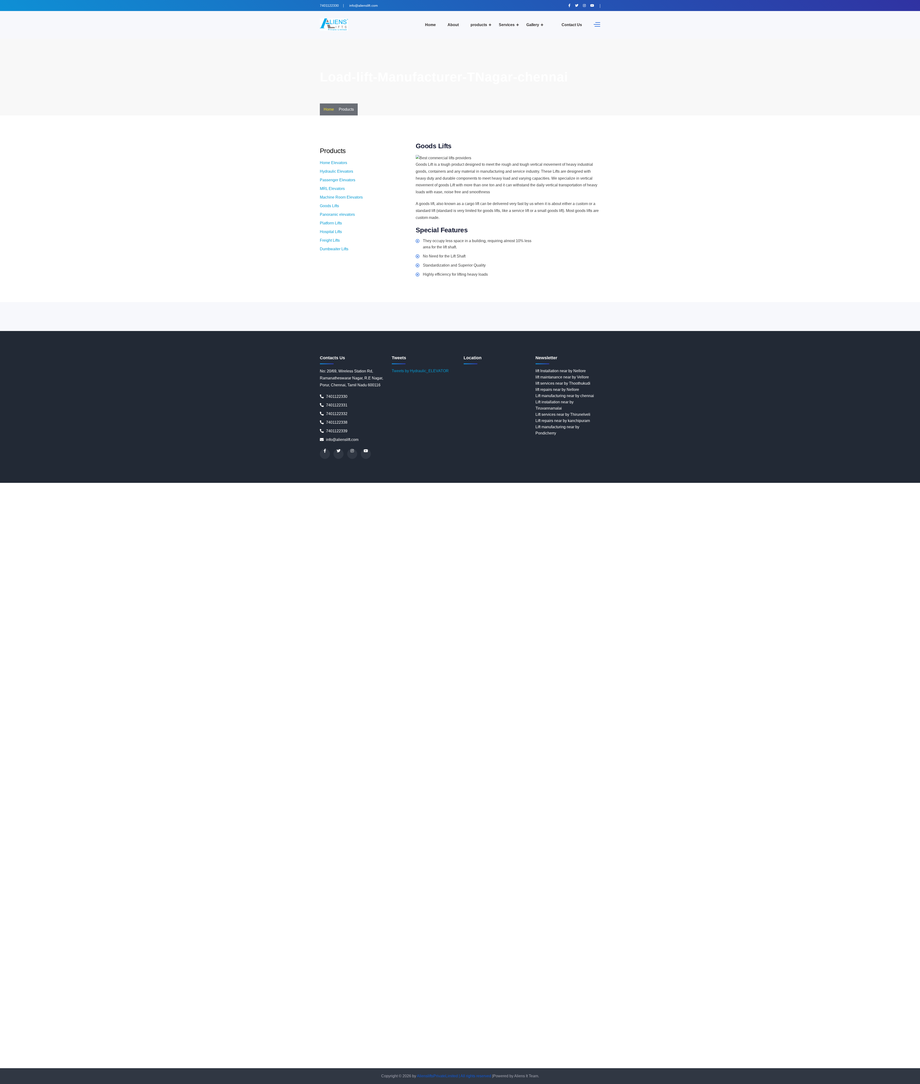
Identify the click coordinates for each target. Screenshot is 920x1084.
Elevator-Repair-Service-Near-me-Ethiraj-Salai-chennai (472, 567)
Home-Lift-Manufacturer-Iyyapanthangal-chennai (181, 641)
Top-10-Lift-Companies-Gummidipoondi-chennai (630, 1034)
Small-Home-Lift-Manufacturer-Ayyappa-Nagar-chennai (180, 990)
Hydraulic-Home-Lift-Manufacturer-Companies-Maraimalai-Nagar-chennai (452, 679)
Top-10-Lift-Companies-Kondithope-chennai (597, 1046)
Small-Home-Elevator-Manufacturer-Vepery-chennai (561, 972)
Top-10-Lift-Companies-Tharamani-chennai (787, 1059)
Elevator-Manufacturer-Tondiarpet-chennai (783, 536)
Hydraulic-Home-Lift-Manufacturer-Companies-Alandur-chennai (112, 648)
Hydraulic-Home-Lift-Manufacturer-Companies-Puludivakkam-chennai (846, 704)
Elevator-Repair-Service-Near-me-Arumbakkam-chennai (769, 548)
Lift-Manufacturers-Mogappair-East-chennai (719, 747)
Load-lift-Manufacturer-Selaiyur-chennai (600, 859)
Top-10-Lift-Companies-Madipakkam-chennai (818, 1046)
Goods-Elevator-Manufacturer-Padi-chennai (264, 598)
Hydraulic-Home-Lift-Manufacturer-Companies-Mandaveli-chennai (95, 679)
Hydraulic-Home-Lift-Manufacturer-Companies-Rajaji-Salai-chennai (422, 710)
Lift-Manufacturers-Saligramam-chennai (874, 772)
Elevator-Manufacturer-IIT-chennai (579, 486)
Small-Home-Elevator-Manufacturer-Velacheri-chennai (470, 972)
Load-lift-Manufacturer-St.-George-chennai (216, 866)
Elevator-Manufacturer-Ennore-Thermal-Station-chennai (427, 486)
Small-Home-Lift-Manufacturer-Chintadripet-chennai (807, 990)
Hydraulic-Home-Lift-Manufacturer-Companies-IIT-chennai (275, 666)
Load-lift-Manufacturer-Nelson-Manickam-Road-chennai (329, 841)
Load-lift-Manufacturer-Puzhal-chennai (424, 853)
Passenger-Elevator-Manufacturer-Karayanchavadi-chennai (770, 872)
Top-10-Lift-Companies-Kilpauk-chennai (140, 1046)
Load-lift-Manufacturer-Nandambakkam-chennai (839, 835)
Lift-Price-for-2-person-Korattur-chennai (90, 797)
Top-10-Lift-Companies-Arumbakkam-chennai (860, 1015)
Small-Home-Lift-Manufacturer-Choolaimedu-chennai (166, 996)
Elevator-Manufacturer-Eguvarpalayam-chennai (273, 486)
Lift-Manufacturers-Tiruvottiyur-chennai (250, 785)
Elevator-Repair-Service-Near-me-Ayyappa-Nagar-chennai (419, 554)
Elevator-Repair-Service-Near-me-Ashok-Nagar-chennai (865, 548)
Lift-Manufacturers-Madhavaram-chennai (441, 741)
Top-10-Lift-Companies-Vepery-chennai (555, 1065)
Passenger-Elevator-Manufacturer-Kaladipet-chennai (375, 872)
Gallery (532, 25)
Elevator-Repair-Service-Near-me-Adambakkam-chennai (291, 542)
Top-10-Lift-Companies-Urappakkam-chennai (181, 1065)
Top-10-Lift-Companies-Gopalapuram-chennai (242, 1034)
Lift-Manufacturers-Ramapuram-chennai (403, 772)
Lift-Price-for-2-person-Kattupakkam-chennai (134, 791)
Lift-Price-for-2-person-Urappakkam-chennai (466, 810)
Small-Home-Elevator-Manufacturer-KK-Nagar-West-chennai (363, 947)
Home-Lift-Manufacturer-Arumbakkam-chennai (845, 617)
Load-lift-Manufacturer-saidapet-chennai (368, 859)
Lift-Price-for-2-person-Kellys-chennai (356, 791)
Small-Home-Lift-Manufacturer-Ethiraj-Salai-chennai (857, 996)
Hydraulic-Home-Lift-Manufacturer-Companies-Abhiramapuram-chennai (448, 641)
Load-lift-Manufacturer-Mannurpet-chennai (511, 828)
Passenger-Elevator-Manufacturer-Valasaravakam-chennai (368, 903)
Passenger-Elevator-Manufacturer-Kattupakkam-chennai (869, 872)
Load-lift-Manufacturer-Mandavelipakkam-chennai (363, 828)
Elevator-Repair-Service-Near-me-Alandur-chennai (555, 542)
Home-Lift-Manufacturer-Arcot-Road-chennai (767, 617)
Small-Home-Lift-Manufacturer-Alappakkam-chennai (472, 978)
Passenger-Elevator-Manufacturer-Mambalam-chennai (359, 884)
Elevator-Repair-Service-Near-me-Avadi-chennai (129, 554)
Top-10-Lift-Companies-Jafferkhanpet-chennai (186, 1040)
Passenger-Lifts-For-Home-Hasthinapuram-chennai (503, 934)
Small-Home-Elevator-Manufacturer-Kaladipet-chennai (192, 940)
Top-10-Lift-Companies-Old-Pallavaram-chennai (505, 1052)
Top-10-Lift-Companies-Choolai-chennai (171, 1028)
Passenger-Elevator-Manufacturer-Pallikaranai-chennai (574, 891)
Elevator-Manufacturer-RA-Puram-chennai (795, 523)
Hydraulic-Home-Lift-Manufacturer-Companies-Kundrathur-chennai (853, 666)
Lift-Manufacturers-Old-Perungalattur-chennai (492, 760)
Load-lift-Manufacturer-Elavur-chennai (594, 816)
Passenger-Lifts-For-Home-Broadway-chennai (151, 922)
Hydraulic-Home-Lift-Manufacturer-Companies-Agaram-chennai (221, 648)
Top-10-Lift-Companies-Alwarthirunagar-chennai (176, 1015)
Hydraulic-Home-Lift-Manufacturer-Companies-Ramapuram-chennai (658, 710)
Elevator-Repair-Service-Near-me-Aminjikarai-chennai (203, 548)
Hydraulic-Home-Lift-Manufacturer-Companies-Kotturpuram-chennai (499, 666)
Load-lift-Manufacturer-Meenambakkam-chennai (673, 828)
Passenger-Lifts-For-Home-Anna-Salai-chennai (242, 915)
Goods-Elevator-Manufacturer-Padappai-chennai (185, 598)
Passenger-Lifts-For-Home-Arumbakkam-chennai (406, 915)
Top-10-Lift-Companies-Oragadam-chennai (658, 1052)
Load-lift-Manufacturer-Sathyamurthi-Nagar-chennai (522, 859)
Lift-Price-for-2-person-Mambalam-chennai (309, 797)
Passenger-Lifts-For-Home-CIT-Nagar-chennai (74, 928)
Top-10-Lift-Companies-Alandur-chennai (868, 1009)
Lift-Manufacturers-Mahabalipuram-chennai (662, 741)
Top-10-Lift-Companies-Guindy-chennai (554, 1034)
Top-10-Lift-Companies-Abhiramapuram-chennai (577, 1009)
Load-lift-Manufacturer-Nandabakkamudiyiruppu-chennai (750, 835)
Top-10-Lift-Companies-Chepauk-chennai (709, 1021)
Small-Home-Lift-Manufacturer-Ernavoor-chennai (770, 996)
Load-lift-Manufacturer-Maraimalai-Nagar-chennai (590, 828)
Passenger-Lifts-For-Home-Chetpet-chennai (395, 922)
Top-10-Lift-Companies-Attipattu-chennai (93, 1021)
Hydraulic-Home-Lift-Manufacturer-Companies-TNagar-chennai (487, 729)
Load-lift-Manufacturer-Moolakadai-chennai (437, 835)
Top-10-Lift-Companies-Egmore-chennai (544, 1028)
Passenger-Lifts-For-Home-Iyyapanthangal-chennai (841, 934)
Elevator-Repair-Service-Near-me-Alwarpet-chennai (739, 542)
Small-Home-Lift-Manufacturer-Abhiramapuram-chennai (47, 978)
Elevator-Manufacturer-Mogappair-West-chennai (122, 504)
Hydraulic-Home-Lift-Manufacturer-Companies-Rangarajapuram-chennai (778, 710)
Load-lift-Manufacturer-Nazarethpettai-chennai (165, 841)
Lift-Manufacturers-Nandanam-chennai (399, 754)
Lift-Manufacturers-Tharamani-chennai (866, 778)
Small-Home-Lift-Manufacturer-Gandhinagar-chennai (126, 1003)
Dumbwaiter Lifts (334, 249)
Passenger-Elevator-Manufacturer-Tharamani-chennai (701, 897)
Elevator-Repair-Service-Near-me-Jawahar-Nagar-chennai (301, 579)
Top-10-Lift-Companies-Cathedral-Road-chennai (632, 1021)
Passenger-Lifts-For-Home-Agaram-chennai (256, 909)
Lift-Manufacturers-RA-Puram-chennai (547, 772)
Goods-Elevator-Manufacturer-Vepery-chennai (177, 610)
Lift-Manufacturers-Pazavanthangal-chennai (37, 766)
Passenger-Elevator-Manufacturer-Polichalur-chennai (137, 897)
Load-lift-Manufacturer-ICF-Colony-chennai (759, 816)
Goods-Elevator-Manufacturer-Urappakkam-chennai (655, 604)
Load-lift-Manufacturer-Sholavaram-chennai (825, 859)
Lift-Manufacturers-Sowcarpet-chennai (449, 778)
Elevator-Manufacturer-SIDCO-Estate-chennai (704, 529)
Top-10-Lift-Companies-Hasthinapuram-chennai (712, 1034)
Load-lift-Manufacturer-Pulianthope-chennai (130, 853)
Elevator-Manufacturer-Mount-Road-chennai (276, 504)
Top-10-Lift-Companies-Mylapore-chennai (267, 1052)
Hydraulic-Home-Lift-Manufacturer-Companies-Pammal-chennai (585, 698)
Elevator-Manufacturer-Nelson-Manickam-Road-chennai (109, 511)
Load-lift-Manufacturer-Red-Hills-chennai (151, 859)
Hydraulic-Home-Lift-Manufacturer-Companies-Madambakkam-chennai (286, 673)
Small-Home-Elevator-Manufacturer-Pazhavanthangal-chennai (651, 959)
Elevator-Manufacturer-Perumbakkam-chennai (446, 517)
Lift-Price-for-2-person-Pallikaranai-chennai (266, 803)
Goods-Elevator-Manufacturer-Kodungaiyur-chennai (639, 585)
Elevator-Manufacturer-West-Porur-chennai (104, 542)
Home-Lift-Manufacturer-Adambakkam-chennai (615, 610)
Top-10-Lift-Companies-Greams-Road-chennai (400, 1034)
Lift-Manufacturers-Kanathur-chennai (234, 741)
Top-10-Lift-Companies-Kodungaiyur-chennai (450, 1046)
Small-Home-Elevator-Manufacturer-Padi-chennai (363, 959)
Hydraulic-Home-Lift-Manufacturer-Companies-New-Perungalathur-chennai (532, 691)
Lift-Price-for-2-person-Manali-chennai (378, 797)
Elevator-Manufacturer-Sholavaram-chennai (627, 529)
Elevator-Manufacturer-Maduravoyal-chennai (718, 492)
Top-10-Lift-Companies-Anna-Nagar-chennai (557, 1015)
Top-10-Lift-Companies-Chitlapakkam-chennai (97, 1028)
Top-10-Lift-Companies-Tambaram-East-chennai (709, 1059)
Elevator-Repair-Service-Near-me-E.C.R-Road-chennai (828, 561)
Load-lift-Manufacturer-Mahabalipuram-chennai (131, 828)
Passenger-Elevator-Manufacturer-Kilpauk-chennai (321, 878)
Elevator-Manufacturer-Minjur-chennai (731, 498)
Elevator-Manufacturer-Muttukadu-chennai (350, 504)
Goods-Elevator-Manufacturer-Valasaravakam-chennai (833, 604)
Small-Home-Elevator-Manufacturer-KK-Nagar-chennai (264, 947)
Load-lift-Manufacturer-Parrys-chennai (271, 847)
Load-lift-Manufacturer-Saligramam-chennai (440, 859)
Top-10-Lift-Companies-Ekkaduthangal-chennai (619, 1028)
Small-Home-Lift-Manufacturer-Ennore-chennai (688, 996)
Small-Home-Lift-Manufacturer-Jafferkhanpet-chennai (396, 1009)
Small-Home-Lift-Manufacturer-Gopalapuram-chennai (314, 1003)
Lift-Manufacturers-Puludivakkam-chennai (823, 766)
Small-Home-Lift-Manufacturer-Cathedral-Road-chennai (452, 990)
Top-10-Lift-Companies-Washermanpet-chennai (789, 1065)
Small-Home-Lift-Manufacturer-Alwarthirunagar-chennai (647, 978)
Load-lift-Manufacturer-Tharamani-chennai (517, 866)
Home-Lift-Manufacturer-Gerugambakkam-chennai (203, 635)
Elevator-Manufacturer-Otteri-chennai (684, 511)
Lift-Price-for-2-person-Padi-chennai (197, 803)
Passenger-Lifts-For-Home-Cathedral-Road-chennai (235, 922)
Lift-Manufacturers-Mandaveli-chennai (802, 741)
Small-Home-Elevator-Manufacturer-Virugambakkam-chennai (755, 972)
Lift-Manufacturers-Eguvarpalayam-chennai (276, 735)
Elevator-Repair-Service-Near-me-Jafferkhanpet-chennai (203, 579)
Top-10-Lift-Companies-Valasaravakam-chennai (336, 1065)
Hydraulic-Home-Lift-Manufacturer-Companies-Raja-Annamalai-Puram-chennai (296, 710)
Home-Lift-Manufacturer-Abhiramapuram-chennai (533, 610)
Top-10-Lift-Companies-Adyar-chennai (731, 1009)
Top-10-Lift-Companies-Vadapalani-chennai (258, 1065)
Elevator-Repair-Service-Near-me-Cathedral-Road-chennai (709, 554)
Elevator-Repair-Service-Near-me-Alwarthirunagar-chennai (834, 542)
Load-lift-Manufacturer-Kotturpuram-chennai (269, 822)
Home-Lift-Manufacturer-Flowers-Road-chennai (40, 635)
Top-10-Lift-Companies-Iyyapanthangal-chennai (106, 1040)
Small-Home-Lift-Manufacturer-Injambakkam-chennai (211, 1009)
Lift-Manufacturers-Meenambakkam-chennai (244, 747)
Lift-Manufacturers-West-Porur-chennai (586, 785)
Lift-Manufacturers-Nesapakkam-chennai (850, 754)
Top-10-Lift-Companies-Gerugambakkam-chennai (160, 1034)
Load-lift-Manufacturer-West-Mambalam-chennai (215, 872)
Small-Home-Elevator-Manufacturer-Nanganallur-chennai (692, 953)
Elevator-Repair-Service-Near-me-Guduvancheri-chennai (343, 573)
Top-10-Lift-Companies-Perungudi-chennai (261, 1059)
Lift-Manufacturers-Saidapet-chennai (809, 772)
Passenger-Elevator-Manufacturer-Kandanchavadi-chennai (668, 872)
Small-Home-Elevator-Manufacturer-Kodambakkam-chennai (467, 947)
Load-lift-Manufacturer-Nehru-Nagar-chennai (243, 841)
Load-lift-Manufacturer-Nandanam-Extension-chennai (80, 841)
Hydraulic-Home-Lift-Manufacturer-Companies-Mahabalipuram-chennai (771, 673)
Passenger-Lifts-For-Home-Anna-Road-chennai (161, 915)
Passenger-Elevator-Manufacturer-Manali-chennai (448, 884)
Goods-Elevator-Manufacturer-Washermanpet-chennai (444, 610)
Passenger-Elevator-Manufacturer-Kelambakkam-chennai (143, 878)
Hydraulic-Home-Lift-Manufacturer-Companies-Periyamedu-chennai (127, 704)
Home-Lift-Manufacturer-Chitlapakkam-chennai (117, 629)
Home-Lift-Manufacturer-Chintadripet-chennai (38, 629)
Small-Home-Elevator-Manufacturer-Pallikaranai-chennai (454, 959)
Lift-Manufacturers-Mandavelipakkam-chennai (874, 741)
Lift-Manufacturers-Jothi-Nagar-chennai (613, 735)
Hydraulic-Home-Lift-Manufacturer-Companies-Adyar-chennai (797, 641)
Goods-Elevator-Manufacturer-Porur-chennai (124, 604)
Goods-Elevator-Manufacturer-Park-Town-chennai (432, 598)
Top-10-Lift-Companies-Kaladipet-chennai (344, 1040)
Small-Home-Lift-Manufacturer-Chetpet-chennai (624, 990)
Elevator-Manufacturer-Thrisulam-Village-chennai (563, 536)
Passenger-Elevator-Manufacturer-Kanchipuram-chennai (569, 872)
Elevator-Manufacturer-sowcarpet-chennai (779, 529)
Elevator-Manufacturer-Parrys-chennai (62, 517)
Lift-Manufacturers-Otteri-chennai (639, 760)
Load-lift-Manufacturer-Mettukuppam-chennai (830, 828)
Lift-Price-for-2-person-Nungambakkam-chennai (743, 797)
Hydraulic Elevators (336, 171)
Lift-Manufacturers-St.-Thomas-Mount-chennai (662, 778)
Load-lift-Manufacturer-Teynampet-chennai (444, 866)
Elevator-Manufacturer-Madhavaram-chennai (554, 492)
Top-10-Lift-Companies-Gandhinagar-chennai (78, 1034)
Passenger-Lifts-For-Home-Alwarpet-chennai (492, 909)
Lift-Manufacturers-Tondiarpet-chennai (377, 785)
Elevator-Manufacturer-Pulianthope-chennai (846, 517)
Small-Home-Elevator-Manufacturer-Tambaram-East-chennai (505, 965)
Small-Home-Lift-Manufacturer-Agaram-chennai (305, 978)
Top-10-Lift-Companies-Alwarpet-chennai (99, 1015)
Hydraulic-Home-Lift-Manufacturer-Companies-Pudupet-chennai (616, 704)
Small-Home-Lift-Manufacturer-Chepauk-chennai (541, 990)
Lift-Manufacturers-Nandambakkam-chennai (328, 754)
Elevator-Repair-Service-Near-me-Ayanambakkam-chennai (222, 554)
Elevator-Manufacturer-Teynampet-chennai (250, 536)
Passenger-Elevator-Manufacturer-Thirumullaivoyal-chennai (799, 897)
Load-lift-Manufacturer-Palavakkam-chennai (52, 847)
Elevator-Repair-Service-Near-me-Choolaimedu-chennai (548, 561)
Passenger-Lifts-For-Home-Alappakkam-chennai (411, 909)
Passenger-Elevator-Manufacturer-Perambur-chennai (863, 891)
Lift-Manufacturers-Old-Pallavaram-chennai (416, 760)
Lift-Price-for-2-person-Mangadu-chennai (446, 797)
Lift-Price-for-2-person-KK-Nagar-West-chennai (638, 791)
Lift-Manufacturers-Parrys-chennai (827, 760)
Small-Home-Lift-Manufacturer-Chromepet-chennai (255, 996)
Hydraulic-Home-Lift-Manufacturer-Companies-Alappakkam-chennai (333, 648)
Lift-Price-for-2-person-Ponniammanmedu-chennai (783, 803)
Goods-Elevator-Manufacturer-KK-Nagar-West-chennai (454, 585)
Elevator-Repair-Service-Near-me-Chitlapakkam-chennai (363, 561)
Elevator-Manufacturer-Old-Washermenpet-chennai (609, 511)
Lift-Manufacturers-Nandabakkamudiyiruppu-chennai (245, 754)
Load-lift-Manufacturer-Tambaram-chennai (371, 866)
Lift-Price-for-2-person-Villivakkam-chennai (51, 816)
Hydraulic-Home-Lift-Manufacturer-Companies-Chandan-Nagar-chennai (848, 660)
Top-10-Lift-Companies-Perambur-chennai (188, 1059)
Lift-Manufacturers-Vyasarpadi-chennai (443, 785)
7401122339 (336, 431)
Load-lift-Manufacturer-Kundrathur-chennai (500, 822)
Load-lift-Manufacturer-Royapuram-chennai (297, 859)
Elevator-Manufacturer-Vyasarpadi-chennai (856, 536)
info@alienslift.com (342, 440)
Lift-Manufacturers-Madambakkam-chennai (369, 741)
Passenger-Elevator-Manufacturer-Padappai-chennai (399, 891)
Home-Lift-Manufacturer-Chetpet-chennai (793, 623)
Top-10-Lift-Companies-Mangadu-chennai (117, 1052)
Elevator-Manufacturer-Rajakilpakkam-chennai (485, 523)
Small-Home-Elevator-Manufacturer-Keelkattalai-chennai (799, 940)
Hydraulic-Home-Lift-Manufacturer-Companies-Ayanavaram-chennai (374, 660)
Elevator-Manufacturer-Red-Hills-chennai (866, 523)
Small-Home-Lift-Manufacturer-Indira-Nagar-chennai (121, 1009)
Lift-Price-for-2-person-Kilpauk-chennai (493, 791)
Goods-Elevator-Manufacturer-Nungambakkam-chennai (746, 592)
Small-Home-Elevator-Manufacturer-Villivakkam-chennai (654, 972)
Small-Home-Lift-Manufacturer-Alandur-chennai (386, 978)
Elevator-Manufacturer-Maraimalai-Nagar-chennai (343, 498)
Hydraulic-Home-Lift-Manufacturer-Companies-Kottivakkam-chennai (383, 666)
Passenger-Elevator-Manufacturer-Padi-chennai (485, 891)
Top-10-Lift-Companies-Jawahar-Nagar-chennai (267, 1040)
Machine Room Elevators (341, 197)
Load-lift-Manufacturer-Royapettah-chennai (223, 859)
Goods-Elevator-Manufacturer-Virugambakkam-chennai (350, 610)
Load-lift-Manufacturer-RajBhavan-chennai (743, 853)
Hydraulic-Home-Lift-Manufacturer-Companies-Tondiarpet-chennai (598, 729)
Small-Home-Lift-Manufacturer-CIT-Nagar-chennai (341, 996)
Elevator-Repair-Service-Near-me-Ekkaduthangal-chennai (198, 567)
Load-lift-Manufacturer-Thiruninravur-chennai (592, 866)
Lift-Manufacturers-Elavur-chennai (343, 735)
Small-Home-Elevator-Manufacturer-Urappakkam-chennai (82, 972)
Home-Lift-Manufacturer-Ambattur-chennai (229, 617)
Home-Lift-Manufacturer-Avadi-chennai (166, 623)
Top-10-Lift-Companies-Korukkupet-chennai (742, 1046)
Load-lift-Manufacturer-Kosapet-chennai (122, 822)
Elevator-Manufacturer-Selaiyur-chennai (401, 529)
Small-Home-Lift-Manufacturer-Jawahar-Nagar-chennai (488, 1009)
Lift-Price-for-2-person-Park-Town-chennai (339, 803)
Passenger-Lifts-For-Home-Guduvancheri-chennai (252, 934)
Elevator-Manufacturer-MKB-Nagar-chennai (801, 498)
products (479, 25)
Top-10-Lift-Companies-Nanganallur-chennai (342, 1052)
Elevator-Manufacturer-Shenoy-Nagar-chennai (549, 529)
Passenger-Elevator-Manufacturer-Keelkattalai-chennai (46, 878)
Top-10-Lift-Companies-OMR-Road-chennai (584, 1052)
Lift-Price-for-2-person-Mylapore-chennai (592, 797)
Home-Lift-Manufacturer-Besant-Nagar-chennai (486, 623)
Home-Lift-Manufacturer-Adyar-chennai (689, 610)
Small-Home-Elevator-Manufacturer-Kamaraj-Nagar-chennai (290, 940)
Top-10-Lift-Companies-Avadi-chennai (161, 1021)
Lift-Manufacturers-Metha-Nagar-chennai (317, 747)
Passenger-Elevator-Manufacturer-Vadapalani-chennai (271, 903)
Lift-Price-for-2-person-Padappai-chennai (132, 803)
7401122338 (336, 422)
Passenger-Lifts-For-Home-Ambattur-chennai (658, 909)
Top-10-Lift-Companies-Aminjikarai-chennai (404, 1015)
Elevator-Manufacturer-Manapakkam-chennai (876, 492)
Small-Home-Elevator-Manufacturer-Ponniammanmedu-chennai (216, 965)
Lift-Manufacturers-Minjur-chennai (519, 747)
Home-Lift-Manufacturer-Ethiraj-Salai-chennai (879, 629)
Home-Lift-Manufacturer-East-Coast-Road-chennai (502, 629)
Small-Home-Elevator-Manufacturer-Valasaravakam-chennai (279, 972)
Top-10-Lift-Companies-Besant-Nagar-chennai (477, 1021)
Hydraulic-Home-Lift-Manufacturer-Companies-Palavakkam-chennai (350, 698)
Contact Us (572, 25)
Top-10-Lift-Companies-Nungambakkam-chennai (422, 1052)
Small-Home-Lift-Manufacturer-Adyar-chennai (225, 978)
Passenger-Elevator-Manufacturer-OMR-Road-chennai (214, 891)
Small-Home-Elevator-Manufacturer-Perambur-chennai (752, 959)
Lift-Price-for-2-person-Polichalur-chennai (637, 803)
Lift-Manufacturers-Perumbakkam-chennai (330, 766)
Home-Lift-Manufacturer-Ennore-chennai (733, 629)
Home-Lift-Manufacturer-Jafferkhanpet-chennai (263, 641)
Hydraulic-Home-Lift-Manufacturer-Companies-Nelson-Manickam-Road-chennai (165, 691)
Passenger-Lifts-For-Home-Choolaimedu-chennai (811, 922)
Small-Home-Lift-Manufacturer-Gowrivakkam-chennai (405, 1003)
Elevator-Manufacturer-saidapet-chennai (167, 529)
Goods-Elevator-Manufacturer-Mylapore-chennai (569, 592)
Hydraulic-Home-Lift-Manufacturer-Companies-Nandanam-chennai (822, 685)
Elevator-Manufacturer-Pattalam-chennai (130, 517)
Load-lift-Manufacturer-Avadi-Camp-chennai (286, 816)
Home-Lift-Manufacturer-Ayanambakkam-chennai (241, 623)
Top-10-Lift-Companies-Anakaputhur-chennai (480, 1015)
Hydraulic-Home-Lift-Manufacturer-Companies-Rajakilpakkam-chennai (540, 710)
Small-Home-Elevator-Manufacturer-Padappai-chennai (273, 959)
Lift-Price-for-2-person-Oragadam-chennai (60, 803)
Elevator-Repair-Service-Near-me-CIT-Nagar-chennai (735, 561)
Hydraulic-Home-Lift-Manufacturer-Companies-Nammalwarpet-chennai (704, 685)
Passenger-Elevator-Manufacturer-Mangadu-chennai (536, 884)
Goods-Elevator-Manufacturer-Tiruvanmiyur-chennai (482, 604)
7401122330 (336, 396)
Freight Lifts (330, 240)
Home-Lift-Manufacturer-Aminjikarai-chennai (382, 617)
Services (507, 25)
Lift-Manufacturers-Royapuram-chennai (744, 772)
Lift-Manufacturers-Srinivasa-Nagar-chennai (519, 778)
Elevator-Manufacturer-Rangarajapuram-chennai (717, 523)
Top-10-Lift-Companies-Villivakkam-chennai (627, 1065)
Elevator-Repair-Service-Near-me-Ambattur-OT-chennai (108, 548)
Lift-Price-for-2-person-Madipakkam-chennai (235, 797)
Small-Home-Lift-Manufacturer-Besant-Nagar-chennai (273, 990)
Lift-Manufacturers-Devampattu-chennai (205, 735)
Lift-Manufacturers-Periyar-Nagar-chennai (259, 766)
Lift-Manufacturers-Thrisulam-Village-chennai (178, 785)
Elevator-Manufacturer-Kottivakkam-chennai (864, 486)
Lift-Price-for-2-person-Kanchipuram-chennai (808, 785)
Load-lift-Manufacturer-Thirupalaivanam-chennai (672, 866)
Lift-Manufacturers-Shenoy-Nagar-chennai (240, 778)
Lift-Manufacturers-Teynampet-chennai (800, 778)
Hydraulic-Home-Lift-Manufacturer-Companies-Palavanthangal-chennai (469, 698)
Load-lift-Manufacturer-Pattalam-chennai (338, 847)
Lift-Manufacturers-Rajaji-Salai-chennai (195, 772)
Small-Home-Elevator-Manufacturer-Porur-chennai (314, 965)
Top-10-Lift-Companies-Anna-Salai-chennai (708, 1015)
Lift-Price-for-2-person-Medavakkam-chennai (520, 797)
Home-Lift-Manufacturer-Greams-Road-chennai (447, 635)
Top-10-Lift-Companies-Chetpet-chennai (779, 1021)
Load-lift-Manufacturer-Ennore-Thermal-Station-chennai (674, 816)
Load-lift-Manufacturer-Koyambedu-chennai (426, 822)
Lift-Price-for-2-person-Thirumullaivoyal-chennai (241, 810)
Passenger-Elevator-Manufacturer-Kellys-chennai (235, 878)
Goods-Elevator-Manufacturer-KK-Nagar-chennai (365, 585)
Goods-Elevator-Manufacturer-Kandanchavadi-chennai (665, 579)
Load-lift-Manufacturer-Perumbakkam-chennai (652, 847)
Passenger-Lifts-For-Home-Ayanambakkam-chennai (726, 915)
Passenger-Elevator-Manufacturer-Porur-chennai (419, 897)
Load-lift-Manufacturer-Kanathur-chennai (571, 822)
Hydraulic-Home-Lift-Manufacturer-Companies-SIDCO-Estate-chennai (237, 722)
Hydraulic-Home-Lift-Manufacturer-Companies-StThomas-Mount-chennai (585, 722)
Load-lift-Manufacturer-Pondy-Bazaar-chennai (731, 847)
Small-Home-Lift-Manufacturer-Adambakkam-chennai (140, 978)
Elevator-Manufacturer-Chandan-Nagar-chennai (116, 486)
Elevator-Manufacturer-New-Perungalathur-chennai (353, 511)
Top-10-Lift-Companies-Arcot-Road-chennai (783, 1015)
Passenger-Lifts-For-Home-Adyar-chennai (182, 909)
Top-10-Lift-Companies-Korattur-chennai (670, 1046)
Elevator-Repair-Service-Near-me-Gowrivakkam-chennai (48, 573)
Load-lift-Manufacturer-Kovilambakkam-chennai (347, 822)
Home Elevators (333, 163)
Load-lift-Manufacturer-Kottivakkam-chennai (194, 822)
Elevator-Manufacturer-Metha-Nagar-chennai (508, 498)
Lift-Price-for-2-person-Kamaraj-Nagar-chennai (729, 785)
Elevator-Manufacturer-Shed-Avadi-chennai (472, 529)
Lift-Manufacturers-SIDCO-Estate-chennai (380, 778)
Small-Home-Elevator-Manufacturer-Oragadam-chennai (179, 959)
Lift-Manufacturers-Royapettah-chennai (677, 772)
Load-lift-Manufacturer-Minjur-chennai (58, 835)
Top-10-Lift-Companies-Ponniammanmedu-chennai (484, 1059)
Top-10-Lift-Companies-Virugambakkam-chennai (706, 1065)
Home (430, 25)
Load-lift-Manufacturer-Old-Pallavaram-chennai (656, 841)
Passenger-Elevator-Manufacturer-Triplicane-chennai (83, 903)
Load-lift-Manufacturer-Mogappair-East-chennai (278, 835)
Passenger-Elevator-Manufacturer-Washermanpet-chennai (841, 903)
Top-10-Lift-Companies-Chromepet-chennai (322, 1028)
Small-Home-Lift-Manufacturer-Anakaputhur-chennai (102, 984)
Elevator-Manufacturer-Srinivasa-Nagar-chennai (856, 529)
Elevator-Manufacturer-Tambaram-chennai (177, 536)
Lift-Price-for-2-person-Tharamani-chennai (163, 810)
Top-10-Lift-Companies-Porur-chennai (561, 1059)
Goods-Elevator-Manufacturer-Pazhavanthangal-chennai (523, 598)
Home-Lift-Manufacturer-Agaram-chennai (758, 610)
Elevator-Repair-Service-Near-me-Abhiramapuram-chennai (192, 542)
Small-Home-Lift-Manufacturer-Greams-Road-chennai (496, 1003)
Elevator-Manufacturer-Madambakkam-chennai (475, 492)
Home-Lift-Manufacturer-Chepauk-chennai (722, 623)
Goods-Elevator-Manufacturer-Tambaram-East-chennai (295, 604)
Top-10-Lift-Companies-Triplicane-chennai (106, 1065)
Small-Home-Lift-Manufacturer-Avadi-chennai (801, 984)
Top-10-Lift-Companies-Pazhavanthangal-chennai (109, 1059)
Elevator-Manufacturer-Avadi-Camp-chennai (37, 486)
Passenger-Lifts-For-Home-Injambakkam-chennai (755, 934)
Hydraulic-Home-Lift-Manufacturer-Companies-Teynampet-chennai (818, 722)
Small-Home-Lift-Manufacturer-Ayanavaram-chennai (87, 990)
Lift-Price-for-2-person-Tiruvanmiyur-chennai (319, 810)
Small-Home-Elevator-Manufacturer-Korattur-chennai (851, 947)
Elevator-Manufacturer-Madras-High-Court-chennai (636, 492)
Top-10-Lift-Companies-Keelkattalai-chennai (823, 1040)
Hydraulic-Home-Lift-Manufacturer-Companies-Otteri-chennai (240, 698)
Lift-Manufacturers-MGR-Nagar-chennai (456, 747)
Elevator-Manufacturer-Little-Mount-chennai (398, 492)
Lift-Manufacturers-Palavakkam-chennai (702, 760)
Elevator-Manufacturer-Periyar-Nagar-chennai (367, 517)
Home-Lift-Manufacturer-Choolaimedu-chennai (268, 629)
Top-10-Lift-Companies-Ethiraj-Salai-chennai (838, 1028)
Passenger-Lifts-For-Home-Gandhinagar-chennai (732, 928)
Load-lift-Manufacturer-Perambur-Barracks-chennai (417, 847)
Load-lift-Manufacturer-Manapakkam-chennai (210, 828)
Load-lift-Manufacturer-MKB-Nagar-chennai (127, 835)
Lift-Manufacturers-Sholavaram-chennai (310, 778)
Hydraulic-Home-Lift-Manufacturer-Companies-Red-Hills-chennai (110, 716)
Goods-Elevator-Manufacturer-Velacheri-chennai (96, 610)
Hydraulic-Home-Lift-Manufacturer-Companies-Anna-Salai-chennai (231, 654)
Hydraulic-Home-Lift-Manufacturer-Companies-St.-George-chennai (466, 722)
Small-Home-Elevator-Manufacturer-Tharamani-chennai (605, 965)
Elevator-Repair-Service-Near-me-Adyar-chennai (382, 542)
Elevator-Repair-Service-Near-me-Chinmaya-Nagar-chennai (168, 561)
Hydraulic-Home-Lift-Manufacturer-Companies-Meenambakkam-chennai (577, 679)
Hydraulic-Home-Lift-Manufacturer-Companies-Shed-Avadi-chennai (789, 716)
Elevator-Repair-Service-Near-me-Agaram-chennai (468, 542)
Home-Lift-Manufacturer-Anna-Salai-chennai (691, 617)
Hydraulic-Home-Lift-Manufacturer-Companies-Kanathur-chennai (55, 673)
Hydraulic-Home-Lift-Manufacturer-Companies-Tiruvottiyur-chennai (375, 729)
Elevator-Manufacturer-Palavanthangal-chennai (833, 511)
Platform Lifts (331, 223)
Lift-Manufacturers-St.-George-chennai (590, 778)
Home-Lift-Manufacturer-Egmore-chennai (580, 629)
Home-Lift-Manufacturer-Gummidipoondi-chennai (682, 635)
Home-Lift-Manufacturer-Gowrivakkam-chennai (366, 635)
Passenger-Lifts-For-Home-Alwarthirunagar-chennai (575, 909)
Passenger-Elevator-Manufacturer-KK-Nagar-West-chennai (506, 878)
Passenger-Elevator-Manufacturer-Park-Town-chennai (667, 891)
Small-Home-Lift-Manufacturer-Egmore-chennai (513, 996)
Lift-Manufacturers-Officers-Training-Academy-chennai (241, 760)
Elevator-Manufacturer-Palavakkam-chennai (754, 511)
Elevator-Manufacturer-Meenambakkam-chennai (428, 498)
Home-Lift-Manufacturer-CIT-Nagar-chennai (422, 629)
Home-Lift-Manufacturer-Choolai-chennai (193, 629)
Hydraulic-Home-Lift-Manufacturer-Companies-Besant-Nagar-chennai (492, 660)
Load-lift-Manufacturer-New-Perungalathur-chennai (572, 841)
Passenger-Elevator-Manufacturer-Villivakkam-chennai (642, 903)
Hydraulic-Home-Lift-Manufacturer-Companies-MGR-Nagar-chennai (814, 679)
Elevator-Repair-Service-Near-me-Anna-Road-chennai (487, 548)
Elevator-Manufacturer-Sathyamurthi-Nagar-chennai (322, 529)
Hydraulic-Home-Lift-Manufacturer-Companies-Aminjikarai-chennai (793, 648)
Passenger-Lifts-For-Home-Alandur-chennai (332, 909)
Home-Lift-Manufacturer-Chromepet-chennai (346, 629)
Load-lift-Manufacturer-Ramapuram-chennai (817, 853)
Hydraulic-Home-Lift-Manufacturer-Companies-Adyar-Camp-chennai (686, 641)
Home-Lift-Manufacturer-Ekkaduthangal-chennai (657, 629)
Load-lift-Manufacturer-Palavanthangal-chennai (130, 847)
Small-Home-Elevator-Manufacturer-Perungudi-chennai (846, 959)
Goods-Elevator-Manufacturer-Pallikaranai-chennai (345, 598)
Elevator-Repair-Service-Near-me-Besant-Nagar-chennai (518, 554)
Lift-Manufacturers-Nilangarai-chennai (81, 760)
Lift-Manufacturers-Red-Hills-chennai (611, 772)
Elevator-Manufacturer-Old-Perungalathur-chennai (522, 511)
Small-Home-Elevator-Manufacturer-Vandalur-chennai (377, 972)
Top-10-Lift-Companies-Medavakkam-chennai (192, 1052)
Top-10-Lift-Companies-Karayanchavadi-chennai (665, 1040)
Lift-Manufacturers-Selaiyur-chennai (105, 778)
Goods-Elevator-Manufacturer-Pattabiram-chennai (205, 604)
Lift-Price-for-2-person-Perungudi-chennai (565, 803)
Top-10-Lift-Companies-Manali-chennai (48, 1052)
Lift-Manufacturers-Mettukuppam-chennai (387, 747)
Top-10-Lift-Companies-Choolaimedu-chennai (245, 1028)
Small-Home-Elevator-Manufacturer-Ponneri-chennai (116, 965)
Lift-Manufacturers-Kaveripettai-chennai (680, 735)
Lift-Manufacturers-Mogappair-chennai (648, 747)
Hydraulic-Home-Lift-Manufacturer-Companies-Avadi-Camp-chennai (807, 654)
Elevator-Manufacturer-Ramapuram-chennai (637, 523)
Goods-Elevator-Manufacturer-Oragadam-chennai (101, 598)
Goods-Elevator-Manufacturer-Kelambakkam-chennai (120, 585)
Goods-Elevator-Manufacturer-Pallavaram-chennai (836, 592)
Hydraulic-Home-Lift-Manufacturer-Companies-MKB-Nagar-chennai (128, 685)
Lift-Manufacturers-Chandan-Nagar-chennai (134, 735)
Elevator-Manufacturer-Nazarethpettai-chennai (852, 504)
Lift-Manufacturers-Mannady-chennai (31, 747)
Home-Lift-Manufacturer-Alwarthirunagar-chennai (150, 617)
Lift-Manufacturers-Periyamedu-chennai (189, 766)
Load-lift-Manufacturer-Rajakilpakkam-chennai (666, 853)
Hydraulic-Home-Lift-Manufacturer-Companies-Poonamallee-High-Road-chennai (492, 704)
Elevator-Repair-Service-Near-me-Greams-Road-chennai (145, 573)
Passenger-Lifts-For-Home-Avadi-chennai (645, 915)
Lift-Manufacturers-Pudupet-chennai (629, 766)
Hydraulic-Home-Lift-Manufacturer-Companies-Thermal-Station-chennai (139, 729)
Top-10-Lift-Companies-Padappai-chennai (732, 1052)
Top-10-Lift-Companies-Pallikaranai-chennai (870, 1052)
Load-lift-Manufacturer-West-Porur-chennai (293, 872)
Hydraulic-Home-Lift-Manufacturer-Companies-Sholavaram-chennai (119, 722)
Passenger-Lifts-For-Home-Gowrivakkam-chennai (81, 934)
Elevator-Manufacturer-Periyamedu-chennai (290, 517)
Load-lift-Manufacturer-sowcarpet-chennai (62, 866)
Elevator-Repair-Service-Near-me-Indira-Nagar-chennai (822, 573)
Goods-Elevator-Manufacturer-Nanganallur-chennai (654, 592)
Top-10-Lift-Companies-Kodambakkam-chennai (371, 1046)
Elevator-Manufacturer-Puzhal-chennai (243, 523)
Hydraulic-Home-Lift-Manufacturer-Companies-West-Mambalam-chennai (831, 729)
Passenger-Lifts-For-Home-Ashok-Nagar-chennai (491, 915)
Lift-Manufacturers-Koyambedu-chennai (102, 741)
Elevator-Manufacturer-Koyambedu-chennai (179, 492)
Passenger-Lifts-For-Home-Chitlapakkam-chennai (650, 922)
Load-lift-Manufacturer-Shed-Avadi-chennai (671, 859)
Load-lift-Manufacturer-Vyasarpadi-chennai (137, 872)
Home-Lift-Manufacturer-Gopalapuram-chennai (286, 635)
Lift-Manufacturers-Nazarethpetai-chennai (553, 754)
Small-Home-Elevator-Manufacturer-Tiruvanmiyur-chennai (808, 965)
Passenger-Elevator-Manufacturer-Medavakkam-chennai (630, 884)
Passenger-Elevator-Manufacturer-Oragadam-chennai (307, 891)
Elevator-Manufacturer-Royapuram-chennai (95, 529)
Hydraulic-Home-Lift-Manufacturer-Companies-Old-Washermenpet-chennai (123, 698)
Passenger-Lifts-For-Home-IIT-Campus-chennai (588, 934)
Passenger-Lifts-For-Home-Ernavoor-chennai (482, 928)
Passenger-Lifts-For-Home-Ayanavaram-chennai (812, 915)
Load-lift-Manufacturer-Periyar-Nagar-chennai (574, 847)
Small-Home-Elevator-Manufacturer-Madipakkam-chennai (123, 953)
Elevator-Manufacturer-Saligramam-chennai (240, 529)
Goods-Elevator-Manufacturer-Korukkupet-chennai (57, 592)
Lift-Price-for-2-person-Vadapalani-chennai (541, 810)
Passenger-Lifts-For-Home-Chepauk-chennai (319, 922)
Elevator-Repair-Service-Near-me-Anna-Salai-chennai (581, 548)
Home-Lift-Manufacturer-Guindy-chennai (605, 635)
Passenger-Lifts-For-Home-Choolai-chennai (731, 922)
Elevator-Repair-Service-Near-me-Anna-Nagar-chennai (393, 548)
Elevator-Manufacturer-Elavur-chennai (347, 486)
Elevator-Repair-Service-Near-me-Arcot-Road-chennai (674, 548)
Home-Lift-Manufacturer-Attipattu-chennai (97, 623)
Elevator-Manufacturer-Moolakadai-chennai (201, 504)
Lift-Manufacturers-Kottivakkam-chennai (810, 735)
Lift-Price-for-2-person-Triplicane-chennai (393, 810)
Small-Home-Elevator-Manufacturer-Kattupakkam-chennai (700, 940)
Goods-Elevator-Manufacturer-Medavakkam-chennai (482, 592)
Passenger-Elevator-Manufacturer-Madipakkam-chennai (264, 884)
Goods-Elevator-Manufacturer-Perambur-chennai (613, 598)
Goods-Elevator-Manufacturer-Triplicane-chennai (568, 604)
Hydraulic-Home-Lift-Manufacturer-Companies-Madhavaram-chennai (406, 673)
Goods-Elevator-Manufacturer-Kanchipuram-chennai (573, 579)
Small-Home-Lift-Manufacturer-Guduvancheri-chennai (588, 1003)
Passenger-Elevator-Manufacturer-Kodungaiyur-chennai (705, 878)
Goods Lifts (329, 206)
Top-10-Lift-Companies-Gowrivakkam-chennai (321, 1034)
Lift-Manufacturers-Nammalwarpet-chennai (163, 754)
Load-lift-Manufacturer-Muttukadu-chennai (585, 835)
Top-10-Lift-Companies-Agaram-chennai (799, 1009)
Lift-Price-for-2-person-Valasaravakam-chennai (617, 810)
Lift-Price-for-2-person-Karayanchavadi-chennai (55, 791)
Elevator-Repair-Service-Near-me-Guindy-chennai (436, 573)
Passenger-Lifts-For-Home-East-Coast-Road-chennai (160, 928)
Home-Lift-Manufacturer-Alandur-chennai (828, 610)
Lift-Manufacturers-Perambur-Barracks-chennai (115, 766)
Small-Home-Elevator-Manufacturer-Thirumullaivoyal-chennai (706, 965)
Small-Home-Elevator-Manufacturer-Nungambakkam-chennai (794, 953)
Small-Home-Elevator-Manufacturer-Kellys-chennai (83, 947)
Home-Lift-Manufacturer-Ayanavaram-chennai (323, 623)
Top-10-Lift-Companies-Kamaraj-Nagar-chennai (421, 1040)
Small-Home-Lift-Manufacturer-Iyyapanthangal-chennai (303, 1009)
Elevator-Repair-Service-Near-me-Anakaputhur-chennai (297, 548)
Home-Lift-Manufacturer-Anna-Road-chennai (615, 617)
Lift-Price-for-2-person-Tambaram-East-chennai (87, 810)
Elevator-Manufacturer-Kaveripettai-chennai (721, 486)
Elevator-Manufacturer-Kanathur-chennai (325, 492)
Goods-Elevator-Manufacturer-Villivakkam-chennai (260, 610)
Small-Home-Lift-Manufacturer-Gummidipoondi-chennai (763, 1003)
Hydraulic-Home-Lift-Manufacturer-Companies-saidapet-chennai (450, 716)
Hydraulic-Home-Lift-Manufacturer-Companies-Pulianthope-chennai (728, 704)
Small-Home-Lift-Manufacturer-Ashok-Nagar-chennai (635, 984)
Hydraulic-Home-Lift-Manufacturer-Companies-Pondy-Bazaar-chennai (245, 704)
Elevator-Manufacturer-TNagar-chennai (712, 536)
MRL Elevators (332, 189)
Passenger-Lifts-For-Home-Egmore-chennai (243, 928)
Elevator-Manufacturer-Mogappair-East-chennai (40, 504)
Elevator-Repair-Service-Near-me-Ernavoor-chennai (379, 567)
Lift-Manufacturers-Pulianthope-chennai (694, 766)
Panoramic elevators (337, 214)
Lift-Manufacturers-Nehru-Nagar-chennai (623, 754)
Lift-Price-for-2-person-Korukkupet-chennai (161, 797)
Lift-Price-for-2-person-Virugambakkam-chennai (128, 816)
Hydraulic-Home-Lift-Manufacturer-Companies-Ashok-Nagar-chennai (580, 654)
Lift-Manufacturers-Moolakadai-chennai (865, 747)
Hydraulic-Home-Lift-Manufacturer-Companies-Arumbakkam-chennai (462, 654)
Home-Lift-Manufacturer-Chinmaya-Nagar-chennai (871, 623)
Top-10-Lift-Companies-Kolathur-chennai (524, 1046)
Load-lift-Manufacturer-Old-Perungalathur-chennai (739, 841)
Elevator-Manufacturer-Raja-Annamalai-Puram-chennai (323, 523)
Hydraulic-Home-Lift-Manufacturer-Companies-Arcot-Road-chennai (346, 654)
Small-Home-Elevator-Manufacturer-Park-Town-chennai (550, 959)
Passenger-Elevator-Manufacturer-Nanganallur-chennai (816, 884)
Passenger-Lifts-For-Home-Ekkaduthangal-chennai (325, 928)
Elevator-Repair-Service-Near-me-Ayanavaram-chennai (320, 554)
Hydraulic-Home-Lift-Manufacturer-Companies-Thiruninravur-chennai (259, 729)
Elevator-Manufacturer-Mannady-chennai (193, 498)
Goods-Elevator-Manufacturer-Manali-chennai (315, 592)
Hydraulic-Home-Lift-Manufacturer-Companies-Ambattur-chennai (680, 648)
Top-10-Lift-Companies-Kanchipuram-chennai (501, 1040)
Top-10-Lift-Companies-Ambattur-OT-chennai (327, 1015)
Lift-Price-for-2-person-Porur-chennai (858, 803)
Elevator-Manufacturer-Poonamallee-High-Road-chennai (691, 517)
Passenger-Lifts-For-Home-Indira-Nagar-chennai (671, 934)
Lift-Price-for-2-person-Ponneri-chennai (706, 803)
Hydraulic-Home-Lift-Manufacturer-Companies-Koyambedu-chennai (737, 666)
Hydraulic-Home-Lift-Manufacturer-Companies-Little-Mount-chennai (168, 673)
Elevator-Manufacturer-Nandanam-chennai (684, 504)
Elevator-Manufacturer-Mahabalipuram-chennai (797, 492)
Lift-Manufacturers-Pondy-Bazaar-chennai (402, 766)
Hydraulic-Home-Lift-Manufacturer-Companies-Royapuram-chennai (338, 716)
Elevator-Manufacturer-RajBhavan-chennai (562, 523)
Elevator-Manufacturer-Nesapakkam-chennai (271, 511)
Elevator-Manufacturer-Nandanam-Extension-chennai (766, 504)
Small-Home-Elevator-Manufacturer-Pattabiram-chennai (405, 965)
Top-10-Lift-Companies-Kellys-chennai (73, 1046)
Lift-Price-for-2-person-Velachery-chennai (833, 810)
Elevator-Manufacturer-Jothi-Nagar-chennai (646, 486)
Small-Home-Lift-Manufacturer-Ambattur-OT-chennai (823, 978)
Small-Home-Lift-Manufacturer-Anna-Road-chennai (280, 984)
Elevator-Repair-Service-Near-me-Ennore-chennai (291, 567)
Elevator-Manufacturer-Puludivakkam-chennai (90, 523)
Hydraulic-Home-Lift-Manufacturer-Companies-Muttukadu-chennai (587, 685)
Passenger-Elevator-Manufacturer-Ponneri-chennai (227, 897)
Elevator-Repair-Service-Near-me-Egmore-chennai (104, 567)
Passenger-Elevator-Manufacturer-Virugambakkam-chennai (740, 903)
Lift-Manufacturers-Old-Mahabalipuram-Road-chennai (333, 760)
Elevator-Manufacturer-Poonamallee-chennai (603, 517)
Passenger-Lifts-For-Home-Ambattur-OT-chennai (738, 909)
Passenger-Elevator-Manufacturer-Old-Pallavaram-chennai (117, 891)
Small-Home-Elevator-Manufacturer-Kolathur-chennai (663, 947)
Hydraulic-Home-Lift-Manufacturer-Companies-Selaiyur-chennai (676, 716)
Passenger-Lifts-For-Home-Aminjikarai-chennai (821, 909)
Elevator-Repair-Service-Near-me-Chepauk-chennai (804, 554)
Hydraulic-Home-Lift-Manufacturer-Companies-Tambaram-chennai (704, 722)
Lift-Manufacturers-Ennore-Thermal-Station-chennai (416, 735)
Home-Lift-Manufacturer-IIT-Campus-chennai (846, 635)
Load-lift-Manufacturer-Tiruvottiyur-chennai (834, 866)
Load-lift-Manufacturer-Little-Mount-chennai (642, 822)
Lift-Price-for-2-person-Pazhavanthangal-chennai (417, 803)
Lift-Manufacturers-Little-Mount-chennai (299, 741)
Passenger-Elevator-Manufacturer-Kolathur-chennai (797, 878)
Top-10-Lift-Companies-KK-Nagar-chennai (211, 1046)
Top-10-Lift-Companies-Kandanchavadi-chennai (582, 1040)
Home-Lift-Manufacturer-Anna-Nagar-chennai (537, 617)
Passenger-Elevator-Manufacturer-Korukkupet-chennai (169, 884)
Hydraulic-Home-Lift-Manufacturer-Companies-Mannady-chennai (333, 679)
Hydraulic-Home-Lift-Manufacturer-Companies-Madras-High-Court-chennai (528, 673)
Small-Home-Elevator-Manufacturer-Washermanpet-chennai (859, 972)
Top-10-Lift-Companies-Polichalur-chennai (335, 1059)
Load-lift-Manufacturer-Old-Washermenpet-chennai (826, 841)
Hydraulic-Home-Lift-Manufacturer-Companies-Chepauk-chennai (55, 666)
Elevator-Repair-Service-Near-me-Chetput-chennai (72, 561)
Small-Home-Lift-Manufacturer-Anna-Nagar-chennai (192, 984)
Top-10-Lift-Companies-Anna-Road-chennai (633, 1015)
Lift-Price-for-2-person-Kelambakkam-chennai (285, 791)
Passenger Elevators (337, 180)
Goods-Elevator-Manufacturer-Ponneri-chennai (865, 598)
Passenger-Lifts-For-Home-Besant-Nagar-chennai (68, 922)
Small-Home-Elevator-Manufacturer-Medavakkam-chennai (500, 953)
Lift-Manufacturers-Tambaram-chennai (734, 778)
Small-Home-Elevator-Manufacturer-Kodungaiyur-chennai (568, 947)
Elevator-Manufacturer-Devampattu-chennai (195, 486)
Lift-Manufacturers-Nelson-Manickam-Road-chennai (703, 754)
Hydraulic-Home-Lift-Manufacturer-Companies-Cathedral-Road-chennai (725, 660)
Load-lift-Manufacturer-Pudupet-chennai (59, 853)
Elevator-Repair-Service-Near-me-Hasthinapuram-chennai (630, 573)
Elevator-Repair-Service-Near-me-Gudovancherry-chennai (244, 573)
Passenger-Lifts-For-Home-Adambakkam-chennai (104, 909)
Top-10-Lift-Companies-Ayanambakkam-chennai (236, 1021)
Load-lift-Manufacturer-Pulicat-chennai (200, 853)
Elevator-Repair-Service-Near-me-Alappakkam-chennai (647, 542)
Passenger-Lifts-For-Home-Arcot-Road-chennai (323, 915)
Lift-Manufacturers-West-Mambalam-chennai (514, 785)
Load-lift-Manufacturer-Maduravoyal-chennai (52, 828)
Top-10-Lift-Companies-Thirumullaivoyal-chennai (866, 1059)
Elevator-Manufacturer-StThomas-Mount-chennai (99, 536)
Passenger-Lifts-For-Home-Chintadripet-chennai (566, 922)
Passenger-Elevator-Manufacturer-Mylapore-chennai (723, 884)
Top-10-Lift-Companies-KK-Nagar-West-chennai (289, 1046)
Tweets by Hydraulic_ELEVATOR (420, 371)
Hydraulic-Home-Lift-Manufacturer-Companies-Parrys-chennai (693, 698)
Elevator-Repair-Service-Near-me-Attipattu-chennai (43, 554)
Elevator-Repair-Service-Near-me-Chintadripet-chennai (267, 561)
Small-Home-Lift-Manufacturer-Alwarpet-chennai (558, 978)
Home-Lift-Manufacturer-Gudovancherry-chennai (529, 635)
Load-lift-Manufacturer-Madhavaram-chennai (798, 822)
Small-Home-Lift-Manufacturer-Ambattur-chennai (737, 978)
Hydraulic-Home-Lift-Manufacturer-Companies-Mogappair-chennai (242, 685)
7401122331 (336, 405)
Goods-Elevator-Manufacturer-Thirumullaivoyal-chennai (390, 604)
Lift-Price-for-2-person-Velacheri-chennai (762, 810)
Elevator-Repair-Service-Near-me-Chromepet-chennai (643, 561)
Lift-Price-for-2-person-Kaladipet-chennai (654, 785)
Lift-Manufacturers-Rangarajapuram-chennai (476, 772)
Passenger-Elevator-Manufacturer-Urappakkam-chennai (176, 903)
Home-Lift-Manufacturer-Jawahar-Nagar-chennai (345, 641)
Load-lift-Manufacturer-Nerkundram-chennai (414, 841)
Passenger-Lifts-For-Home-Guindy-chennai (333, 934)
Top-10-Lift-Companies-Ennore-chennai (694, 1028)
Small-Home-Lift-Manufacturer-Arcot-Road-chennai (455, 984)
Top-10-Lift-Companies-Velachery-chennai (485, 1065)
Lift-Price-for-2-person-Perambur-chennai (494, 803)
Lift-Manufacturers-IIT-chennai (553, 735)
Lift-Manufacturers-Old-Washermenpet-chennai (570, 760)
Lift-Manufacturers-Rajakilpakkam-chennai (265, 772)
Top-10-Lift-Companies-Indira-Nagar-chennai (867, 1034)
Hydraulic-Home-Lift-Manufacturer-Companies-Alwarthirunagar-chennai (563, 648)
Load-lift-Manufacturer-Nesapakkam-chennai (490, 841)
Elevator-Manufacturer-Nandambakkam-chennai (606, 504)
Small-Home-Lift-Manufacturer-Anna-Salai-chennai (368, 984)
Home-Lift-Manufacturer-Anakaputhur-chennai (459, 617)
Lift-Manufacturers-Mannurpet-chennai (95, 747)
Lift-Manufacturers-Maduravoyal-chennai (591, 741)
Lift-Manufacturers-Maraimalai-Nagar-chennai (167, 747)
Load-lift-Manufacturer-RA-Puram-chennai (80, 859)
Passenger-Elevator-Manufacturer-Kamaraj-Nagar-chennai (470, 872)
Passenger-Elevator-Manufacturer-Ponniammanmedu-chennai (324, 897)
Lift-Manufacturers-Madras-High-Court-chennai (516, 741)
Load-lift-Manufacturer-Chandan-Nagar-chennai (365, 816)
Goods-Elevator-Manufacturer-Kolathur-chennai (724, 585)
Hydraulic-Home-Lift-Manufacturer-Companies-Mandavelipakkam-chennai (214, 679)
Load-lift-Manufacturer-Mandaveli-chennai (284, 828)
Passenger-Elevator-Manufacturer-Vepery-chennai (552, 903)
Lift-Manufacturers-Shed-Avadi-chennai (170, 778)
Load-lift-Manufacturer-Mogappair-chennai (201, 835)
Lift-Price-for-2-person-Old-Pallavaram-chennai (825, 797)
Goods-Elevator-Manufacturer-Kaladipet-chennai (393, 579)
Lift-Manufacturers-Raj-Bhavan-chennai (335, 772)
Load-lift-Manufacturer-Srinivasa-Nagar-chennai (138, 866)
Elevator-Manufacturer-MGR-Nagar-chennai (661, 498)
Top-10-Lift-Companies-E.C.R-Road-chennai (471, 1028)
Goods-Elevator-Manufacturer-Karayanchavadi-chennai (759, 579)
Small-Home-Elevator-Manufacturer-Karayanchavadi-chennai (598, 940)
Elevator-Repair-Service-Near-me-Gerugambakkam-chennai (765, 567)
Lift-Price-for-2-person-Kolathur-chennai (867, 791)
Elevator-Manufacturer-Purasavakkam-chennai (169, 523)
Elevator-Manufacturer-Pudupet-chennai (774, 517)
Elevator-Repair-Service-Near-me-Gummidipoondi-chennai (530, 573)
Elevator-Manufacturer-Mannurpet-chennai (264, 498)
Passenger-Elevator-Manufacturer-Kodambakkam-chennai (607, 878)
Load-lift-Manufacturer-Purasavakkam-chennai (352, 853)
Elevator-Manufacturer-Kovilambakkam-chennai (100, 492)
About (453, 25)
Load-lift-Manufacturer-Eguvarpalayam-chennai (521, 816)
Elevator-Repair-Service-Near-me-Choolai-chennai (455, 561)
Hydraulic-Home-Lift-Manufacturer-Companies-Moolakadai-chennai (357, 685)
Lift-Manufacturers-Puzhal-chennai (44, 772)
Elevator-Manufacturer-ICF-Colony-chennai (512, 486)
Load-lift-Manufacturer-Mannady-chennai (440, 828)
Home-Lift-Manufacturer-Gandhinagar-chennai (120, 635)
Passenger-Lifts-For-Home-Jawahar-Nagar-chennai (101, 940)
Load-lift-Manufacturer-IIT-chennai (825, 816)
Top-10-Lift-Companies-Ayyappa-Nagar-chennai (396, 1021)
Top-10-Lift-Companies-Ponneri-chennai (406, 1059)
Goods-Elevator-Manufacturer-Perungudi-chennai (698, 598)
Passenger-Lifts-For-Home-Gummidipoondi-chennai (415, 934)
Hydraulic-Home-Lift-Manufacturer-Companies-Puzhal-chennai (175, 710)
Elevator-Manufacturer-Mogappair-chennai (875, 498)
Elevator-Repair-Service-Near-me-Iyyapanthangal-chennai (104, 579)
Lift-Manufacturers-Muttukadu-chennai (94, 754)
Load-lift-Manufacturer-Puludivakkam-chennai (273, 853)
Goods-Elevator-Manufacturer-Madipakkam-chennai (145, 592)
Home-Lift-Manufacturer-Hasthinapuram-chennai (766, 635)
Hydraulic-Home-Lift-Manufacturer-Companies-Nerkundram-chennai (292, 691)
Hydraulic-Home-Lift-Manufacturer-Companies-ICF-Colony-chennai (168, 666)
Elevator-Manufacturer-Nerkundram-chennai (195, 511)
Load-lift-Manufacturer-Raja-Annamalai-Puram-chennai (505, 853)
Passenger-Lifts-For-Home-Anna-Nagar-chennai (79, 915)
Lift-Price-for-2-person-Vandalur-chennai (692, 810)
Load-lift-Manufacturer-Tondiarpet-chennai (64, 872)
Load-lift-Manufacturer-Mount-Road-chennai (512, 835)
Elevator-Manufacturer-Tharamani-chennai (324, 536)
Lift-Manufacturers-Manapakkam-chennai (735, 741)
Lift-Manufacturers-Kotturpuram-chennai (878, 735)
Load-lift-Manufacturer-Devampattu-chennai (443, 816)
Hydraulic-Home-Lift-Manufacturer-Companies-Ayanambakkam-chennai (131, 660)
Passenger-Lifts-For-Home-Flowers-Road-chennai (647, 928)
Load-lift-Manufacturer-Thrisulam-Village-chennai (755, 866)
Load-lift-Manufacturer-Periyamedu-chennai (498, 847)
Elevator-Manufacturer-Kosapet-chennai (792, 486)
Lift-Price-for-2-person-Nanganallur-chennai (665, 797)
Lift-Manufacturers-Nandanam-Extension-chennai (475, 754)
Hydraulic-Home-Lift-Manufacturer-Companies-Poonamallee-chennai (364, 704)
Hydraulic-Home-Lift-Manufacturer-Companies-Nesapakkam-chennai (409, 691)
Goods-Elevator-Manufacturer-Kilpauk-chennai (283, 585)
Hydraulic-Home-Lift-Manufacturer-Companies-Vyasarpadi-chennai (712, 729)
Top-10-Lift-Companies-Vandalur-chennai (413, 1065)
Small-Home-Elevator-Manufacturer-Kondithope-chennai (757, 947)
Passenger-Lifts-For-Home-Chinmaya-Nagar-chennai (479, 922)
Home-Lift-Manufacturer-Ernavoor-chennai (804, 629)
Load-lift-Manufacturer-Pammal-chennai (204, 847)
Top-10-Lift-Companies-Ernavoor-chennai (764, 1028)
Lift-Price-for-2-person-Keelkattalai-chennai (209, 791)
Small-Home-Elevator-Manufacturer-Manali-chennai (313, 953)
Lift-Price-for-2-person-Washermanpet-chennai (209, 816)
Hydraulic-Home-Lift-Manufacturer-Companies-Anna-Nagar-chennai (116, 654)
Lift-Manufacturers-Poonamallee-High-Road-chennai (553, 766)
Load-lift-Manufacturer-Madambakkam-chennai (720, 822)
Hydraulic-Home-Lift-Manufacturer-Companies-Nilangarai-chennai (653, 691)
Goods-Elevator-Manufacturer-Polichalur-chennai (782, 598)
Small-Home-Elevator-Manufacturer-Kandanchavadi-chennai (493, 940)
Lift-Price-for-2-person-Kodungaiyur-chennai (795, 791)
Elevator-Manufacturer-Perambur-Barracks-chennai (208, 517)
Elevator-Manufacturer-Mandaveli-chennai (35, 498)
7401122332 (336, 414)
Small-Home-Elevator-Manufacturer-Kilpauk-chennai (172, 947)
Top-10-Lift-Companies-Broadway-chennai (554, 1021)
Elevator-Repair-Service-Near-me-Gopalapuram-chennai (865, 567)
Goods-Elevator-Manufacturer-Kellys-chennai (204, 585)
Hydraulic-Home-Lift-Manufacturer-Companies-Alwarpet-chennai (447, 648)
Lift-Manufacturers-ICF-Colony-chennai (494, 735)
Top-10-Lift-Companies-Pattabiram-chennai (630, 1059)
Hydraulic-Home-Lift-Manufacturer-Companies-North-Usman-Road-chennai (774, 691)
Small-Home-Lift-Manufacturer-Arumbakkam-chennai (544, 984)
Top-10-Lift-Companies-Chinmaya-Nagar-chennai (856, 1021)
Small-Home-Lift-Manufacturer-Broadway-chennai (362, 990)
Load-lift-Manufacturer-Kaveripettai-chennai (51, 822)
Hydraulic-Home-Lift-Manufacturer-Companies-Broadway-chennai (607, 660)
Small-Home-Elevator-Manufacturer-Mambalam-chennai (220, 953)
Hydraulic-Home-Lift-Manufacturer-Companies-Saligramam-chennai (563, 716)
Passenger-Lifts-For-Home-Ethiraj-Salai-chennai (562, 928)
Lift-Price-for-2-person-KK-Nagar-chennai (562, 791)
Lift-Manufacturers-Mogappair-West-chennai (794, 747)
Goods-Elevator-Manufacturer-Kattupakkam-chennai (851, 579)
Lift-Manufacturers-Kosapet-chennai (745, 735)
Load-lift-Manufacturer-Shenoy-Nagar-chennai (748, 859)
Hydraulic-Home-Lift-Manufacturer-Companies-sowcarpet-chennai (353, 722)
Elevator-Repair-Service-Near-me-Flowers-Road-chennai (568, 567)
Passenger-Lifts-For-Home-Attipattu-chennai (571, 915)
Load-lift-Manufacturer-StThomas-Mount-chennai (294, 866)
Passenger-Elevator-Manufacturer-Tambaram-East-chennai (604, 897)
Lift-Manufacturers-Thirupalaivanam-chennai (101, 785)
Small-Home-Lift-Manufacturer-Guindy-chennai (675, 1003)
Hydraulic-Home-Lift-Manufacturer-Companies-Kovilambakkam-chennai (618, 666)
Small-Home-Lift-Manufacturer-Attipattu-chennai (721, 984)
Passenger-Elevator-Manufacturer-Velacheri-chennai (464, 903)
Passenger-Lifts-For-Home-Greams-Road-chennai (166, 934)
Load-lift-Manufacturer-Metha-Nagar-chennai (753, 828)
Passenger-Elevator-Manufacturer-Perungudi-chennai (45, 897)
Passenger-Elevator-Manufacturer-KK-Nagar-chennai (410, 878)
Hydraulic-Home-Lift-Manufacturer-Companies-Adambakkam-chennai (568, 641)
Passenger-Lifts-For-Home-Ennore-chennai (406, 928)
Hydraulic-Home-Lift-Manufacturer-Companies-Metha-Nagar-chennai (697, 679)
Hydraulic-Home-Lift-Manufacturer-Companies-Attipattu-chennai (694, 654)
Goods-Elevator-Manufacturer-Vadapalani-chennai (743, 604)
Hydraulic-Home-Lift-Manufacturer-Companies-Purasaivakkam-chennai (60, 710)
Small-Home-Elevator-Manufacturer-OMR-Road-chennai (83, 959)
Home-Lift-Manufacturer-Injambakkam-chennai (100, 641)
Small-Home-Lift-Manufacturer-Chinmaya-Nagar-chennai (713, 990)
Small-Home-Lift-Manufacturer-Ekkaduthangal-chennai (601, 996)
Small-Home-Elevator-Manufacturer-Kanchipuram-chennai (391, 940)
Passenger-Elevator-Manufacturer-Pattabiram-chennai (507, 897)
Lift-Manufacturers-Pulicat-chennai (758, 766)
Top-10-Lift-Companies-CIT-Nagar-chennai (396, 1028)
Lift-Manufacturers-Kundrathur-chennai (169, 741)
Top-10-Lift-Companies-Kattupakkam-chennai (746, 1040)
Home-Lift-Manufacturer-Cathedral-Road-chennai (643, 623)
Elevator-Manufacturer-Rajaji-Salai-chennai (408, 523)
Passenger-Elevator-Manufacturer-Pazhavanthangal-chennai (765, 891)
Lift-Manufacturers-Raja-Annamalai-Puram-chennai (117, 772)
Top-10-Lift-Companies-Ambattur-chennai (253, 1015)
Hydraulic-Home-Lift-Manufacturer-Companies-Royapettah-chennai (223, 716)
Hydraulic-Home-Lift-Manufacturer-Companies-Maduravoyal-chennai (651, 673)
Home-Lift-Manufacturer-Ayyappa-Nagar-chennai (404, 623)
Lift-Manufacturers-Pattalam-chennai (887, 760)
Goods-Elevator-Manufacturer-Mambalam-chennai (232, 592)
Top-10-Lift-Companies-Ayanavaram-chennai (316, 1021)
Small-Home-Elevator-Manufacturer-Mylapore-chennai (597, 953)
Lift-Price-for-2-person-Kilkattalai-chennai (424, 791)
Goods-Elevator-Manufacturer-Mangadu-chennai (396, 592)
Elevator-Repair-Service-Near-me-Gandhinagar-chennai (665, 567)
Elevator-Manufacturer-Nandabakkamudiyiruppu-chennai (515, 504)
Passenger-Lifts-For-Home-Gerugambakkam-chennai (820, 928)
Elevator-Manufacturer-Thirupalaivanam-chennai (479, 536)
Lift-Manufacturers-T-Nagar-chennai (314, 785)
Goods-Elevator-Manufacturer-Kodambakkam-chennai (548, 585)
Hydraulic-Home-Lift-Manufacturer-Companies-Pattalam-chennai (802, 698)
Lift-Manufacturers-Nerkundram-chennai (781, 754)
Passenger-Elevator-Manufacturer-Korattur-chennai (78, 884)
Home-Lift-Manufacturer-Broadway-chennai (564, 623)
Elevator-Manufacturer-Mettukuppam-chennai (584, 498)
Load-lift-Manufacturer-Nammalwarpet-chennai (661, 835)
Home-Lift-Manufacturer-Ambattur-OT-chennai (304, 617)
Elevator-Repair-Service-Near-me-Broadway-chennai (613, 554)
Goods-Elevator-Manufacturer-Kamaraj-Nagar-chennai (482, 579)
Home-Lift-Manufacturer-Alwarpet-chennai (72, 617)
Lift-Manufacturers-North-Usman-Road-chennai (154, 760)
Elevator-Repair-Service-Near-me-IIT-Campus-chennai (727, 573)
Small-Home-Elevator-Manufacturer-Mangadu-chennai (404, 953)
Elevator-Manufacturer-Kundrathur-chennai (253, 492)
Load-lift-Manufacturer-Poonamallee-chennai (809, 847)
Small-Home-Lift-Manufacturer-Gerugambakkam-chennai (220, 1003)
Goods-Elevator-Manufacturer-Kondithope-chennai (808, 585)
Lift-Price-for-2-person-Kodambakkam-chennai (717, 791)
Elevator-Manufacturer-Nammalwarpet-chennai (426, 504)
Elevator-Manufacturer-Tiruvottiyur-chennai (642, 536)
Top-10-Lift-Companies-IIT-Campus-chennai (791, 1034)
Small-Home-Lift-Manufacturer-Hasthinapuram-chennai (857, 1003)
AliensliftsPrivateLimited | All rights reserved (454, 1076)
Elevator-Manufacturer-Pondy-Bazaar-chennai (525, 517)
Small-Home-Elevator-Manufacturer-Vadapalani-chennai (179, 972)
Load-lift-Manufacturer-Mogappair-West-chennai (359, 835)
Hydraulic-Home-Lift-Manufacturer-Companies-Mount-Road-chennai (472, 685)
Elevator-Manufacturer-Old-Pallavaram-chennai (438, 511)
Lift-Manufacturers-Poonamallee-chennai (473, 766)
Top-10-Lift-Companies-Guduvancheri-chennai (480, 1034)
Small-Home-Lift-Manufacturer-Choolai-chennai (79, 996)
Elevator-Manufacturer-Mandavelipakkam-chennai (114, 498)
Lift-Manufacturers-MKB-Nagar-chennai (582, 747)
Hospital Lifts (331, 232)
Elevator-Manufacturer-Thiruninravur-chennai (399, 536)
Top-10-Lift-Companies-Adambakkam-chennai (659, 1009)
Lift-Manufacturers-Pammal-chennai (766, 760)
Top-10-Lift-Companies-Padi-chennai (800, 1052)
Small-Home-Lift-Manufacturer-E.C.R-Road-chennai (428, 996)
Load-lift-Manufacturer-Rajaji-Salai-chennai (589, 853)
